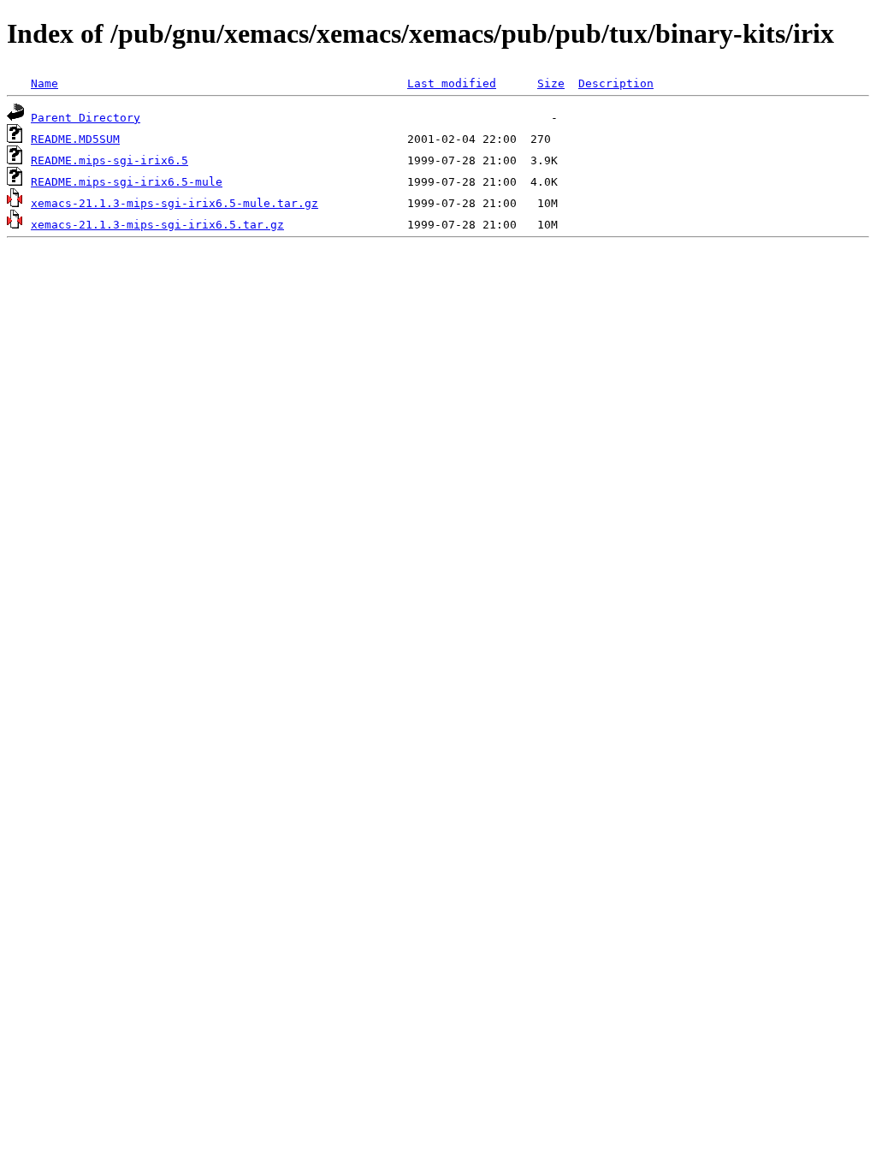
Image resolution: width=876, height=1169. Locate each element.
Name (44, 83)
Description (616, 83)
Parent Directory (85, 117)
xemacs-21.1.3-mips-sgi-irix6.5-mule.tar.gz (174, 203)
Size (551, 83)
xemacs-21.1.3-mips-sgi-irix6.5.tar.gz (157, 224)
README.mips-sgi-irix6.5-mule (126, 181)
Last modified (451, 83)
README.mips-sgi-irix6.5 (109, 160)
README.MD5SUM (75, 139)
